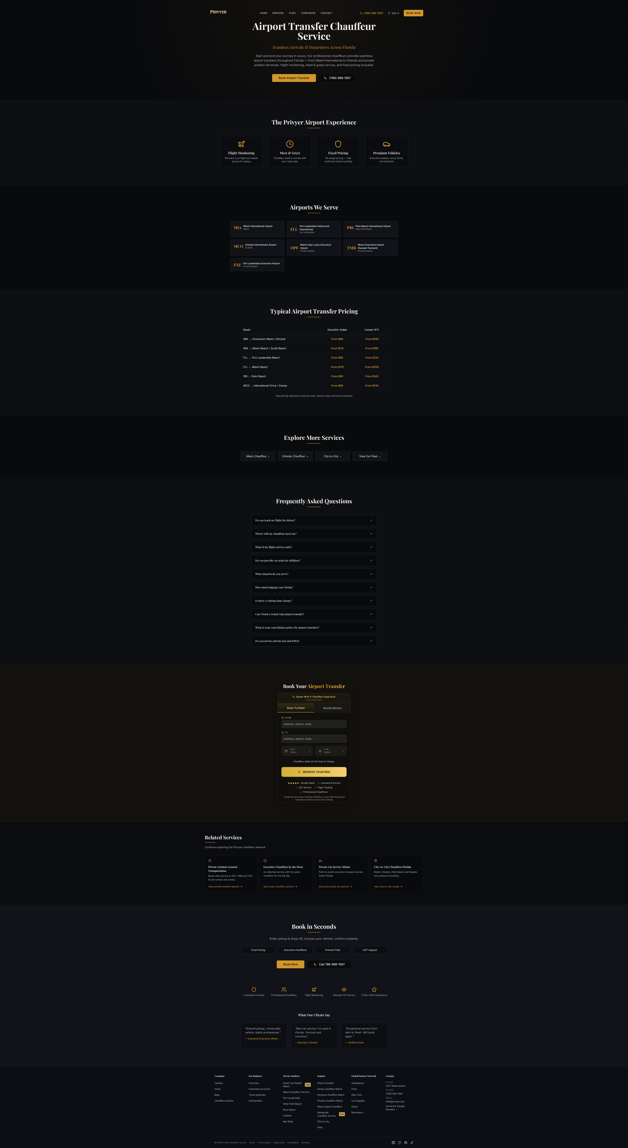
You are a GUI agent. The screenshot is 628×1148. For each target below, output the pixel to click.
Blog (217, 1094)
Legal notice (279, 1142)
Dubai (354, 1106)
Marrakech (357, 1112)
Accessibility (293, 1142)
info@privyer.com (395, 1101)
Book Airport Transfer (294, 78)
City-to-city (323, 1121)
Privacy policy (264, 1142)
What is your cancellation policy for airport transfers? (287, 627)
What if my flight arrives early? (273, 547)
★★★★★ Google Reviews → (395, 1108)
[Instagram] (399, 1142)
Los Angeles (358, 1100)
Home (263, 13)
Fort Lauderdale (291, 1097)
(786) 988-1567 (340, 78)
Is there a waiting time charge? (273, 600)
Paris (354, 1089)
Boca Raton (289, 1109)
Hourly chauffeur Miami (329, 1089)
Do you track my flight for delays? (275, 520)
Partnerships (255, 1100)
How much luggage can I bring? (274, 587)
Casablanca (357, 1083)
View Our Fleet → (370, 456)
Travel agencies (257, 1094)
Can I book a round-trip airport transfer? (279, 614)
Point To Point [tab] (296, 708)
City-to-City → (333, 456)
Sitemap (305, 1142)
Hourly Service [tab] (332, 708)
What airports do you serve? (271, 574)
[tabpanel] (314, 737)
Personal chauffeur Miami (330, 1094)
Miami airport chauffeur (329, 1106)
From (288, 717)
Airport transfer (325, 1083)
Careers (219, 1083)
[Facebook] (405, 1142)
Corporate (308, 13)
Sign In (395, 13)
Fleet (292, 13)
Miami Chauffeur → (258, 456)
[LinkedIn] (393, 1142)
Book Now (413, 13)
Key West (288, 1121)
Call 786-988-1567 (332, 964)
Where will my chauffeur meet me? (276, 533)
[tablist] (314, 708)
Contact (326, 13)
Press (217, 1089)
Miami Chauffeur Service (296, 1092)
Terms (252, 1142)
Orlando (287, 1115)
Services (278, 13)
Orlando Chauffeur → (295, 456)
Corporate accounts (259, 1089)
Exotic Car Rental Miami (296, 1085)
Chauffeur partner (224, 1100)
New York (356, 1094)
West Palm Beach (292, 1103)
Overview (254, 1083)
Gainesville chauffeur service (330, 1114)
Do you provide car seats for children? (277, 560)
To (286, 732)
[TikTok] (411, 1142)
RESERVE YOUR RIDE (316, 772)
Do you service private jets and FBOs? (277, 641)
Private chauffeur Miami (330, 1100)
